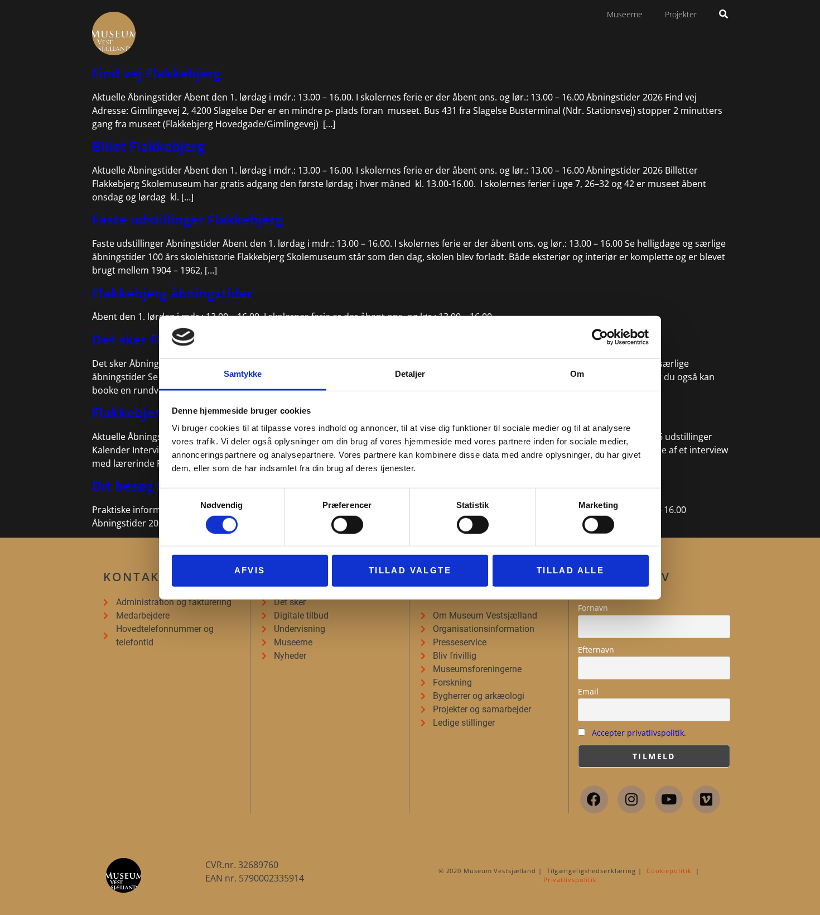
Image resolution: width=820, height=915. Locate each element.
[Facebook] (594, 799)
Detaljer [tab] (410, 374)
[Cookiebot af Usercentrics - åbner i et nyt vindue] (600, 337)
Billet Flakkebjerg (148, 146)
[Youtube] (669, 799)
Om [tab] (577, 374)
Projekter (681, 14)
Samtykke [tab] (243, 374)
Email (588, 691)
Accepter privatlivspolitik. (639, 732)
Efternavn (596, 649)
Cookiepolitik (669, 870)
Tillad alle (570, 570)
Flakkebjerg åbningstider (172, 293)
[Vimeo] (706, 799)
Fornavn (593, 607)
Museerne (625, 14)
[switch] (347, 524)
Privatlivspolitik (570, 879)
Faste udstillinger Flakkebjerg (187, 219)
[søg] (723, 13)
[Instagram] (631, 799)
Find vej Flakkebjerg (156, 73)
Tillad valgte (410, 570)
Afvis (250, 570)
